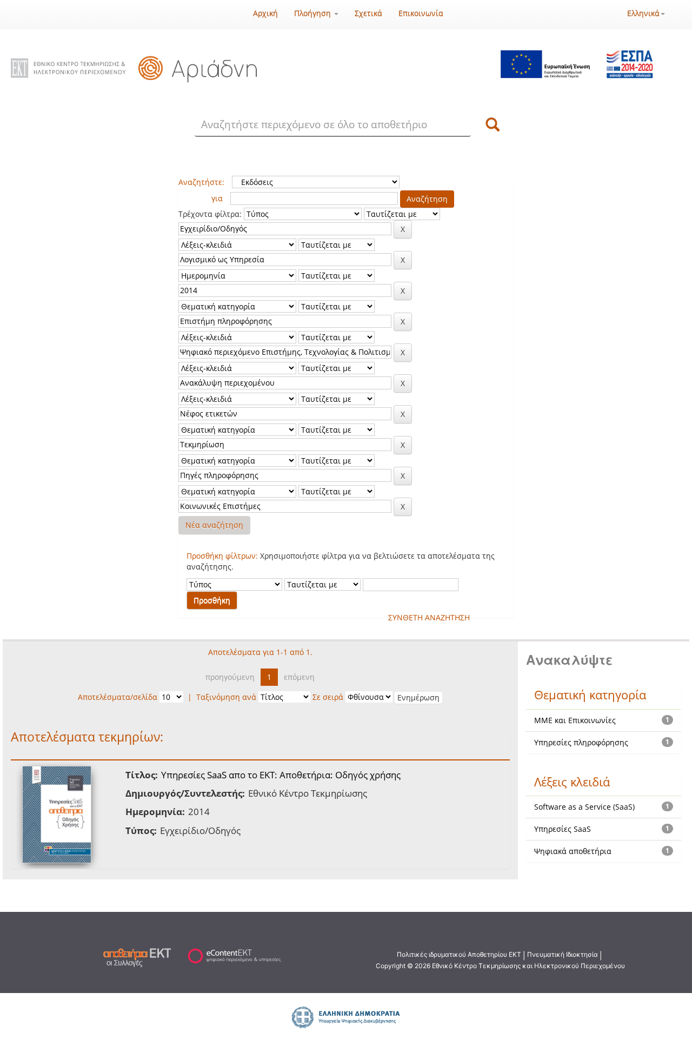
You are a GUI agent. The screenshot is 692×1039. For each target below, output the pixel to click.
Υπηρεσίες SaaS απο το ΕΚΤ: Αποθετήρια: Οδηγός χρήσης (281, 775)
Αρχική (265, 13)
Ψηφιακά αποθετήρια (572, 851)
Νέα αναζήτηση (214, 525)
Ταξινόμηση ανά (226, 697)
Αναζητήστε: (201, 182)
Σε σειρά (327, 697)
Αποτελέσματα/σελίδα (117, 697)
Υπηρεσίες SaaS (562, 829)
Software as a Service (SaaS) (584, 807)
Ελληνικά (643, 13)
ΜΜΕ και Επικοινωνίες (575, 720)
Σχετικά (368, 13)
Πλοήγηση (313, 13)
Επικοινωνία (420, 13)
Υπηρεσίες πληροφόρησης (581, 742)
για (217, 198)
